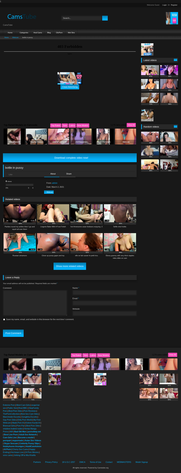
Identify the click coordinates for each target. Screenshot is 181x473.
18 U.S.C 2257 (68, 462)
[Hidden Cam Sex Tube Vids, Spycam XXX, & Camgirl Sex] (21, 16)
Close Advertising (70, 87)
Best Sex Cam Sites (29, 414)
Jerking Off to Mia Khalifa (25, 455)
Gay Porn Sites (9, 420)
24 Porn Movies (32, 452)
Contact (109, 462)
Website (76, 309)
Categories (24, 33)
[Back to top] (173, 466)
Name (76, 288)
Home (10, 33)
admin (54, 183)
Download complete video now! (71, 157)
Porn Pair (21, 426)
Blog (49, 33)
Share (69, 174)
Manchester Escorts (11, 417)
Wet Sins (71, 33)
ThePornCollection (11, 414)
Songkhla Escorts (29, 417)
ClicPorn (59, 33)
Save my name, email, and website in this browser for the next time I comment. (40, 319)
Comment (7, 288)
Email (76, 298)
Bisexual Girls (9, 426)
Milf (11, 432)
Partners (37, 462)
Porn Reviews (30, 411)
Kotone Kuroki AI (32, 423)
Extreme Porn (9, 405)
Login (164, 5)
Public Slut (12, 408)
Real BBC (22, 408)
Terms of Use (95, 462)
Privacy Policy (51, 462)
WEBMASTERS (124, 462)
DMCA (82, 462)
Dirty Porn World (25, 420)
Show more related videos (70, 266)
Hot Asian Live (17, 452)
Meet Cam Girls (23, 405)
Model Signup (142, 462)
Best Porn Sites (15, 411)
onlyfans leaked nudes (13, 429)
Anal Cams (37, 33)
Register (174, 5)
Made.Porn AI (18, 423)
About (53, 174)
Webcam (15, 37)
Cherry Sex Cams (20, 449)
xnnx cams (7, 455)
